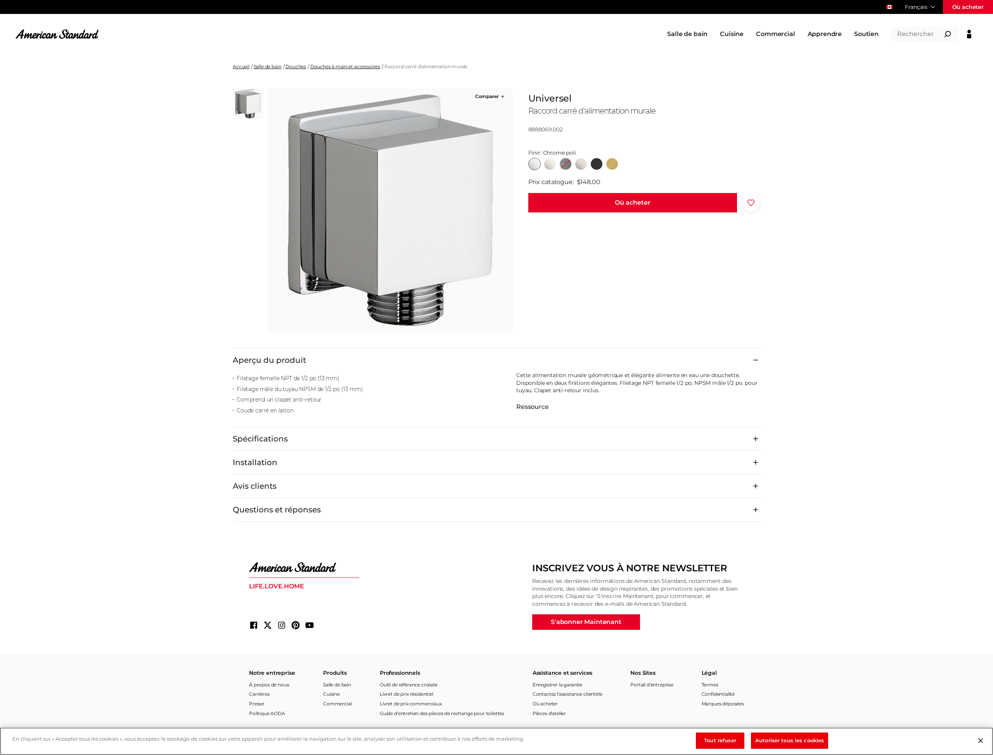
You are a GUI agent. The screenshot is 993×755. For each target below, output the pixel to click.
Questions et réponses (277, 509)
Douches (295, 66)
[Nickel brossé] (581, 164)
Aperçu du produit (269, 360)
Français (916, 6)
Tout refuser (720, 740)
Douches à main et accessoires (345, 66)
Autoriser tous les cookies (789, 740)
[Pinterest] (295, 625)
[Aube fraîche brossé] (612, 164)
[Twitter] (267, 625)
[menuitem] (687, 34)
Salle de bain (268, 66)
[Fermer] (980, 740)
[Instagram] (281, 625)
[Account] (969, 34)
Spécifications (260, 438)
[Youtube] (309, 625)
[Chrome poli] (534, 164)
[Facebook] (253, 625)
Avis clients (255, 486)
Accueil (241, 66)
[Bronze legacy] (565, 164)
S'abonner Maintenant (586, 622)
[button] (490, 96)
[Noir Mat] (596, 164)
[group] (390, 210)
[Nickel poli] (550, 164)
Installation (255, 462)
